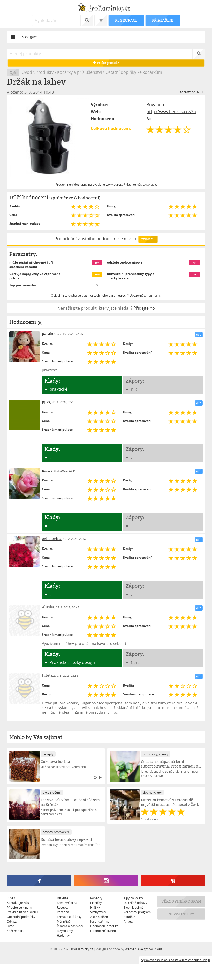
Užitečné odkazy (135, 903)
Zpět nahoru (15, 931)
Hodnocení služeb (103, 931)
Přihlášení (162, 20)
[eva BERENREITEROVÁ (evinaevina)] (24, 551)
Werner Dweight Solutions (143, 949)
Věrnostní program (137, 912)
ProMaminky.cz (82, 949)
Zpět (13, 72)
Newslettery (181, 913)
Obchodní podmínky (21, 917)
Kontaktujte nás (18, 903)
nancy (47, 470)
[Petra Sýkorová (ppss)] (24, 415)
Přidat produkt (107, 63)
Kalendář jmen (100, 921)
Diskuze (62, 898)
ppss (46, 401)
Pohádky (96, 898)
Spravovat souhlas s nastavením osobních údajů (175, 960)
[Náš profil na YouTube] (173, 880)
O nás (11, 898)
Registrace (126, 20)
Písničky (96, 903)
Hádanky (63, 935)
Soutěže (129, 917)
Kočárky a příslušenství (79, 72)
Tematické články (69, 917)
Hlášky (95, 907)
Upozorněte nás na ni (145, 295)
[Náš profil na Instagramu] (106, 880)
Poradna (63, 912)
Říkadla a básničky (70, 926)
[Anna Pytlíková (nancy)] (24, 483)
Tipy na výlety (133, 898)
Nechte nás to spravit (141, 184)
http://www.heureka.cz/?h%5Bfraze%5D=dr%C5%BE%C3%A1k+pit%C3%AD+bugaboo (175, 111)
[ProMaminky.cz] (106, 8)
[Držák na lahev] (49, 137)
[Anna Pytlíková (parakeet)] (24, 346)
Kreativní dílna (67, 903)
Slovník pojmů (133, 907)
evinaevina (52, 538)
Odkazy (12, 921)
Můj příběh (64, 921)
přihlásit (147, 239)
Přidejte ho (144, 308)
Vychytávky (98, 912)
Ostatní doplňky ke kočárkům (133, 72)
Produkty (45, 72)
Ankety (128, 921)
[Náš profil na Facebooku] (39, 880)
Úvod (27, 72)
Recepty (62, 907)
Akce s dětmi (99, 917)
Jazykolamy (65, 931)
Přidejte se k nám (19, 907)
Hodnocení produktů (104, 926)
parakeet (50, 333)
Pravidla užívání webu (22, 912)
